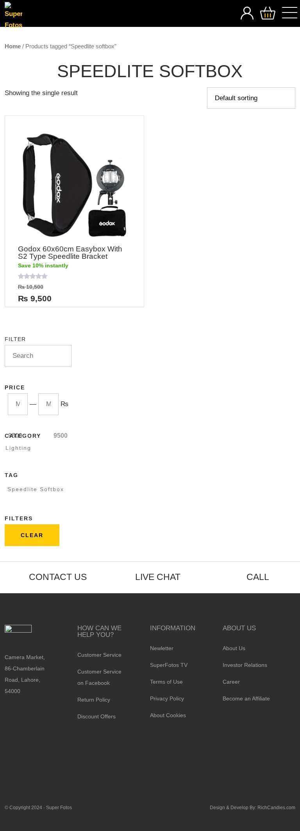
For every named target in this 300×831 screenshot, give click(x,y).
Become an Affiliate (246, 698)
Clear (32, 535)
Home (13, 46)
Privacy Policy (167, 698)
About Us (234, 648)
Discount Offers (96, 716)
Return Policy (93, 700)
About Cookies (168, 715)
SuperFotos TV (169, 665)
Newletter (161, 648)
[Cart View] (267, 13)
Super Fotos (59, 807)
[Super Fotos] (13, 16)
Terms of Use (166, 682)
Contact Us (58, 577)
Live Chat (157, 577)
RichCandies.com (276, 807)
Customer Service (99, 655)
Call (257, 577)
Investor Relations (245, 665)
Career (231, 682)
